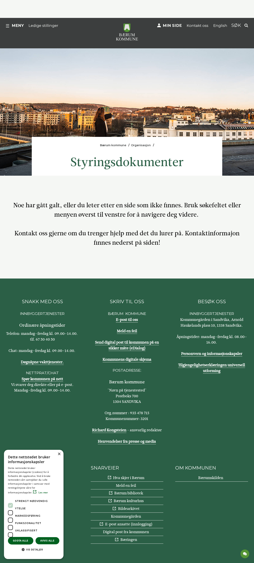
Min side (172, 25)
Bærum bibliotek (128, 493)
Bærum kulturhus (129, 501)
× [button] (59, 454)
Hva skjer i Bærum (128, 477)
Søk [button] (236, 25)
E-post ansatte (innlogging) (128, 524)
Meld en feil (127, 331)
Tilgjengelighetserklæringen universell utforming (211, 367)
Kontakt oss (197, 25)
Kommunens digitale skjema (127, 359)
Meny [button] (18, 25)
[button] (34, 549)
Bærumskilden (210, 477)
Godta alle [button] (20, 540)
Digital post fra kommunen (126, 532)
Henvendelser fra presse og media (127, 441)
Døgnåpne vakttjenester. (42, 362)
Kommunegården (126, 516)
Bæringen (128, 539)
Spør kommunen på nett (42, 379)
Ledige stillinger (43, 25)
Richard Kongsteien (109, 430)
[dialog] (34, 504)
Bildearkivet (129, 508)
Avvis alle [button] (47, 540)
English (220, 25)
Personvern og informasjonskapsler (211, 353)
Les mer (43, 492)
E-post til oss (127, 319)
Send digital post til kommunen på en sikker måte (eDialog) (127, 345)
